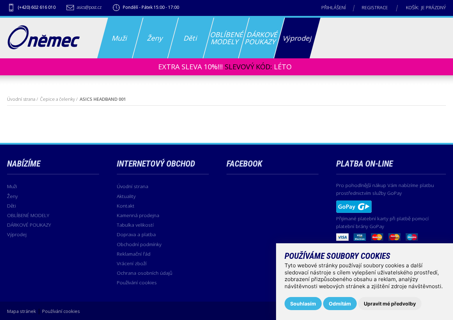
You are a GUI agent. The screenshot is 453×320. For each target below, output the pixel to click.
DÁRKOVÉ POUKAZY (29, 224)
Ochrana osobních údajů (144, 272)
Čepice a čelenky (57, 99)
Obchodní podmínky (139, 244)
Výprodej (17, 234)
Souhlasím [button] (303, 304)
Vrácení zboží (132, 263)
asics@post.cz (89, 7)
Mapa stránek (21, 311)
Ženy (12, 196)
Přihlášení (333, 7)
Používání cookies (137, 282)
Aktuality (126, 196)
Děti (11, 205)
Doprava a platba (136, 234)
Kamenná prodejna (138, 215)
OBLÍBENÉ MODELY (28, 215)
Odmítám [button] (340, 304)
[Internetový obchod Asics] (43, 47)
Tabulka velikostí (135, 224)
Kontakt (125, 205)
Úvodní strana (21, 99)
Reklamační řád (133, 253)
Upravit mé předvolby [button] (390, 304)
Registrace (375, 7)
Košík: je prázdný (426, 7)
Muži (12, 186)
